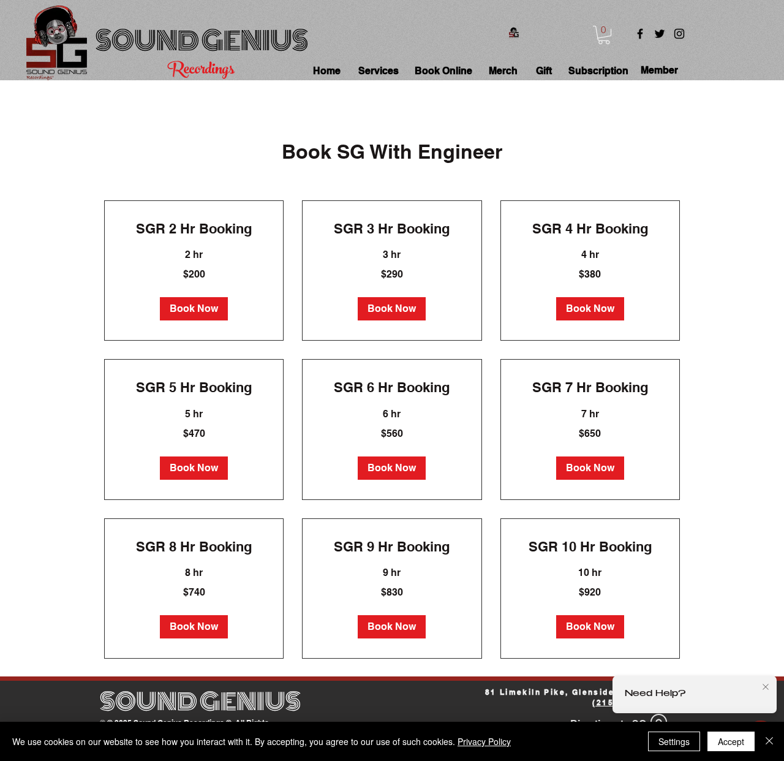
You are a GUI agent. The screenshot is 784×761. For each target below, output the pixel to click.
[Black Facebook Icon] (640, 33)
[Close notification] (766, 687)
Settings (674, 741)
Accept (731, 741)
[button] (604, 35)
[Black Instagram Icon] (679, 33)
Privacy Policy (484, 741)
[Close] (769, 741)
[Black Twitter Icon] (659, 33)
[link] (194, 229)
